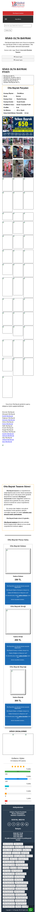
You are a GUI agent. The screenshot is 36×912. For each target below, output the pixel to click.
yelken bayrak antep (21, 873)
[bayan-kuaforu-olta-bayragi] (18, 152)
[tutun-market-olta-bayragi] (7, 269)
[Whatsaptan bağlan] (30, 909)
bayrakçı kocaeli (17, 850)
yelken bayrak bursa (8, 879)
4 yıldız (28, 776)
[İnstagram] (9, 824)
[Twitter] (18, 824)
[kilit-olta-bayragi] (7, 141)
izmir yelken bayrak (8, 856)
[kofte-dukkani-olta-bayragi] (29, 242)
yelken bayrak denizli (8, 882)
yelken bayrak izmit (19, 891)
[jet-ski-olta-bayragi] (7, 387)
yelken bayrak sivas (21, 903)
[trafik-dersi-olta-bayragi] (18, 367)
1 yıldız (28, 798)
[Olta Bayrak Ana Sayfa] (18, 4)
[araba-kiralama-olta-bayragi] (29, 318)
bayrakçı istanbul (7, 850)
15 (6, 789)
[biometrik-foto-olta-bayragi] (18, 216)
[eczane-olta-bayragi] (29, 152)
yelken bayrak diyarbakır (21, 882)
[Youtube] (26, 824)
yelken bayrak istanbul (9, 864)
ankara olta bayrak (8, 844)
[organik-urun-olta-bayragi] (18, 200)
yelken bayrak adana (17, 870)
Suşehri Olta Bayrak (8, 433)
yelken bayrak (13, 859)
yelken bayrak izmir (8, 891)
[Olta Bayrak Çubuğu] (18, 621)
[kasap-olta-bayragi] (18, 241)
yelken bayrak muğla (20, 900)
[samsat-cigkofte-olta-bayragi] (29, 168)
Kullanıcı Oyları (18, 758)
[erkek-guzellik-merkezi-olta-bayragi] (18, 227)
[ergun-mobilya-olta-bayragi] (18, 318)
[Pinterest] (22, 824)
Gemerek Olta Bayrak (8, 420)
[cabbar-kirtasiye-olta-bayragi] (18, 304)
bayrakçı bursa (28, 847)
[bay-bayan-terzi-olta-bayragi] (29, 256)
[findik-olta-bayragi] (29, 304)
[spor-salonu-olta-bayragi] (29, 348)
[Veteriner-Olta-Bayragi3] (7, 286)
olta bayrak (29, 856)
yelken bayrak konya (21, 894)
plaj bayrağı (13, 867)
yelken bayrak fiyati (21, 885)
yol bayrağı (25, 906)
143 (6, 781)
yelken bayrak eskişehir (9, 885)
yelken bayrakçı (18, 844)
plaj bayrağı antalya (23, 867)
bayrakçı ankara (19, 847)
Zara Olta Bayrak (7, 441)
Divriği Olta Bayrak (7, 416)
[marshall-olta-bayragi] (7, 304)
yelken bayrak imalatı (8, 847)
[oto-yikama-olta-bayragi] (7, 256)
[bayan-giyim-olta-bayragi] (18, 256)
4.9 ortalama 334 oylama (18, 761)
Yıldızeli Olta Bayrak (8, 439)
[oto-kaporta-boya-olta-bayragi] (29, 332)
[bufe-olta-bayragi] (7, 184)
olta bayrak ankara (23, 859)
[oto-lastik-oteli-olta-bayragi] (18, 331)
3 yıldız (28, 783)
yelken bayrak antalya (8, 861)
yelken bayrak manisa (21, 897)
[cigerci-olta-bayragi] (29, 184)
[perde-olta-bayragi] (7, 329)
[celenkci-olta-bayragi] (18, 184)
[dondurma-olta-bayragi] (18, 270)
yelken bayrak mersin (8, 900)
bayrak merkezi (7, 853)
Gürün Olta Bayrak (7, 424)
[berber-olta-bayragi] (7, 202)
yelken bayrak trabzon (8, 906)
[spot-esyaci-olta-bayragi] (7, 364)
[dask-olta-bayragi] (18, 348)
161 (6, 774)
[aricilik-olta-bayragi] (29, 367)
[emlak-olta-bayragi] (7, 216)
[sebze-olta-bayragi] (7, 348)
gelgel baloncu (25, 853)
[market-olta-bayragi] (29, 287)
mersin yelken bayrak (19, 856)
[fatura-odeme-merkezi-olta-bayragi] (7, 242)
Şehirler (18, 9)
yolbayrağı (18, 906)
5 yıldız (28, 769)
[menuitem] (8, 844)
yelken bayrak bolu (19, 876)
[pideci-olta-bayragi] (7, 318)
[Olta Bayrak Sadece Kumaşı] (18, 682)
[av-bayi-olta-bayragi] (29, 141)
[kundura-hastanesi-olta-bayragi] (7, 152)
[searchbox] (18, 25)
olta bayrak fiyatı (20, 861)
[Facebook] (13, 824)
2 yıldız (28, 791)
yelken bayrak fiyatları (8, 888)
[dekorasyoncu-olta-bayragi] (29, 270)
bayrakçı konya (27, 850)
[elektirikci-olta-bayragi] (18, 286)
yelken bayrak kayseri (8, 894)
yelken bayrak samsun (21, 864)
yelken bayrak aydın (8, 876)
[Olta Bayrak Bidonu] (18, 561)
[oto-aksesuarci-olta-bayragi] (29, 216)
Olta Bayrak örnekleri (18, 13)
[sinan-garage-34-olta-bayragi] (29, 228)
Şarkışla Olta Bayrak (8, 435)
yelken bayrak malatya (9, 897)
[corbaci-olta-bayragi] (7, 228)
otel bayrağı (6, 867)
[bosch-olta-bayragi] (7, 168)
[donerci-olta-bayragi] (29, 200)
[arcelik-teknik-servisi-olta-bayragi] (18, 168)
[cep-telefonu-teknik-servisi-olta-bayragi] (18, 141)
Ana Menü (18, 19)
